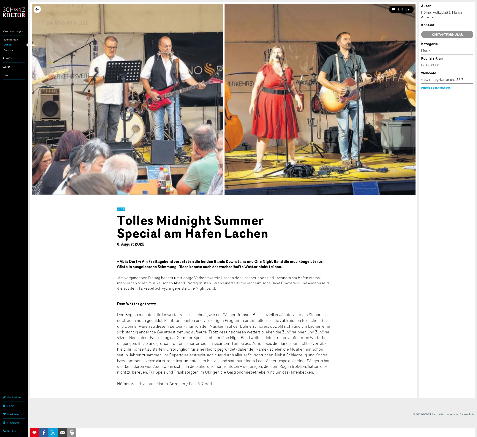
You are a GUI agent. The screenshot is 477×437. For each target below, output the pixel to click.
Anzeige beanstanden (436, 87)
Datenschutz (467, 414)
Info (5, 75)
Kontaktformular (447, 34)
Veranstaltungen (13, 31)
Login (10, 406)
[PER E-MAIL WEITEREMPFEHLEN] (62, 432)
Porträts (8, 58)
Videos (8, 50)
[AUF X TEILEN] (53, 432)
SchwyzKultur (14, 12)
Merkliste (13, 414)
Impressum (452, 414)
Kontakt (12, 431)
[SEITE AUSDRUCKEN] (71, 432)
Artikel (8, 45)
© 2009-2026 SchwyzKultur (429, 414)
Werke (6, 67)
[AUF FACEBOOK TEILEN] (43, 432)
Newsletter (13, 422)
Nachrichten (10, 39)
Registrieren (14, 397)
